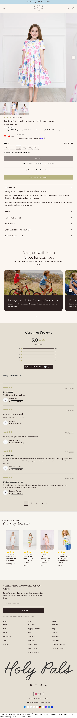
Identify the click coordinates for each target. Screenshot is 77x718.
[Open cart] (72, 8)
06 (30, 148)
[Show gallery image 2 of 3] (14, 108)
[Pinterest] (46, 685)
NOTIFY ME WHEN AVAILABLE (38, 177)
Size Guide (68, 143)
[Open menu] (6, 8)
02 (6, 148)
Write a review (38, 367)
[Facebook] (31, 685)
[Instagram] (36, 685)
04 (18, 148)
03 (12, 148)
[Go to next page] (56, 503)
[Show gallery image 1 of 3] (5, 108)
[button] (38, 348)
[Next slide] (70, 290)
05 (24, 148)
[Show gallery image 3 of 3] (24, 108)
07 (36, 148)
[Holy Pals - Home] (38, 7)
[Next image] (73, 57)
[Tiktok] (41, 685)
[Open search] (68, 8)
